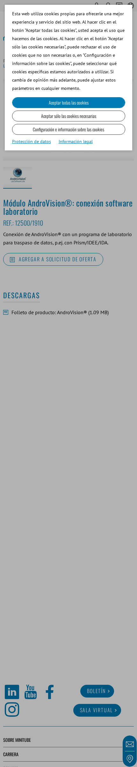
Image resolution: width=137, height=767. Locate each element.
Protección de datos (31, 141)
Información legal (76, 141)
